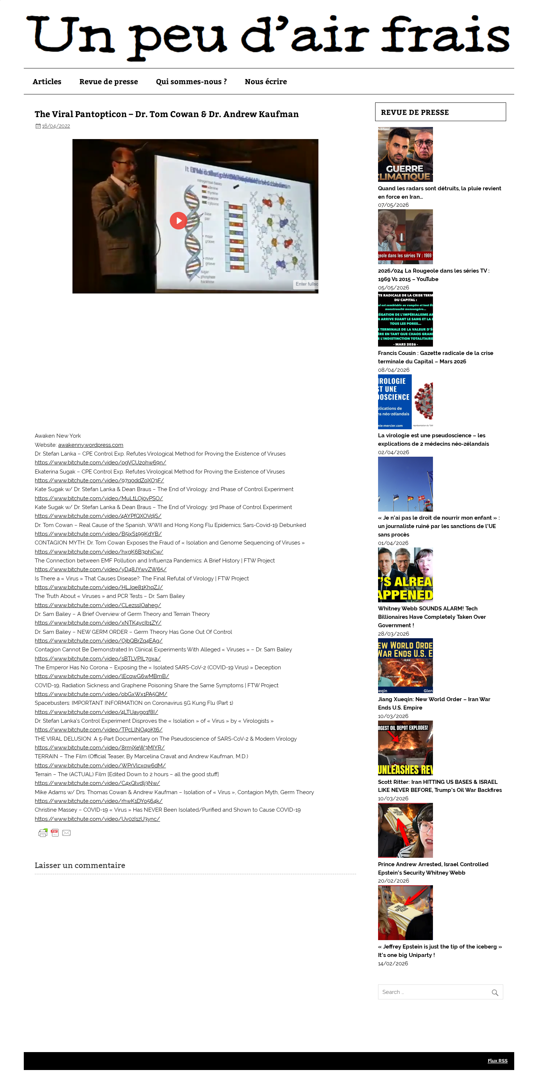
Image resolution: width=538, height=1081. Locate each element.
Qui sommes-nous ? (191, 81)
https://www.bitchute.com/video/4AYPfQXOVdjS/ (98, 516)
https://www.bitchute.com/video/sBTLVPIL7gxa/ (98, 658)
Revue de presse (108, 81)
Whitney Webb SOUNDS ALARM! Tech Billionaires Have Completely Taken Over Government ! (432, 617)
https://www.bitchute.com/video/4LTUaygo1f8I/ (96, 712)
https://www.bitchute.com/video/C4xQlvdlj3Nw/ (97, 783)
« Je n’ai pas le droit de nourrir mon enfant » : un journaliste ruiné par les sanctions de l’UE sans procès (439, 526)
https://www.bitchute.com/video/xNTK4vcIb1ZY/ (98, 623)
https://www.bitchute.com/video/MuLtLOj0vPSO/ (99, 498)
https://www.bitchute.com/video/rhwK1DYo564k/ (98, 801)
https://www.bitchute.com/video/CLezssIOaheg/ (98, 605)
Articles (47, 81)
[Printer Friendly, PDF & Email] (55, 832)
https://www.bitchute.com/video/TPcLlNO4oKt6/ (98, 729)
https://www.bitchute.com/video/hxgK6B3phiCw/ (99, 552)
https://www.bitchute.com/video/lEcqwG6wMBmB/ (102, 676)
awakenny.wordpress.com (90, 445)
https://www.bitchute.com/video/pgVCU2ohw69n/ (100, 462)
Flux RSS (498, 1060)
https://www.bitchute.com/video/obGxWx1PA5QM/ (101, 694)
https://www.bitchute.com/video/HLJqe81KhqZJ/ (99, 587)
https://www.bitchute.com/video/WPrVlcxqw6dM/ (100, 765)
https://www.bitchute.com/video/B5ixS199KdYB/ (98, 534)
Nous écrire (266, 81)
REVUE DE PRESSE (415, 112)
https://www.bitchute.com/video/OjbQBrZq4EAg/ (98, 640)
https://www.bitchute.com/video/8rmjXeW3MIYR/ (100, 747)
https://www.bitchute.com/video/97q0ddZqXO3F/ (99, 480)
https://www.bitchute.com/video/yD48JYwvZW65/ (101, 569)
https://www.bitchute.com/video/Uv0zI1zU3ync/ (97, 819)
